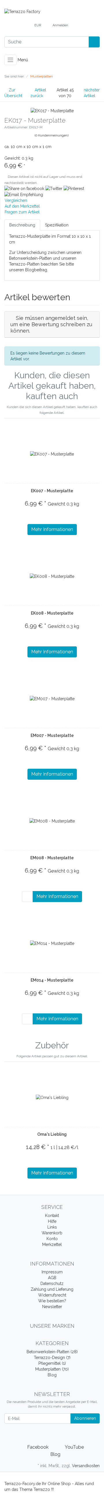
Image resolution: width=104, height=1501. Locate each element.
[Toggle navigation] (10, 60)
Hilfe (52, 1221)
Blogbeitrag (36, 270)
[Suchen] (94, 41)
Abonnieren (85, 1418)
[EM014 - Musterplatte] (52, 943)
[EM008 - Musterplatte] (52, 821)
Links (52, 1227)
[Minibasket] (79, 25)
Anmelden (60, 25)
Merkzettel (52, 1244)
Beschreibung (22, 225)
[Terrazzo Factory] (52, 11)
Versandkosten (86, 1465)
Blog (52, 1375)
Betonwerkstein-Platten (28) (52, 1351)
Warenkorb (52, 1233)
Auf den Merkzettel (22, 206)
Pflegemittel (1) (52, 1363)
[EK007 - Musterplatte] (52, 454)
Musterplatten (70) (52, 1369)
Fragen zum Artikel (22, 212)
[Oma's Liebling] (52, 1097)
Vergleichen (16, 200)
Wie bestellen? (52, 1301)
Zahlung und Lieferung (52, 1289)
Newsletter (52, 1306)
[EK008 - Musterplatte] (52, 576)
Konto (52, 1238)
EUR (38, 25)
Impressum (52, 1272)
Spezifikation (56, 225)
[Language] (24, 25)
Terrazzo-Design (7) (52, 1357)
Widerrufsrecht (52, 1295)
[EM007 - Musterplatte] (52, 698)
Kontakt (52, 1215)
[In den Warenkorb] (27, 896)
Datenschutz (52, 1283)
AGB (52, 1277)
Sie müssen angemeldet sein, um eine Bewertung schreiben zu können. (51, 324)
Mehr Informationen (52, 529)
